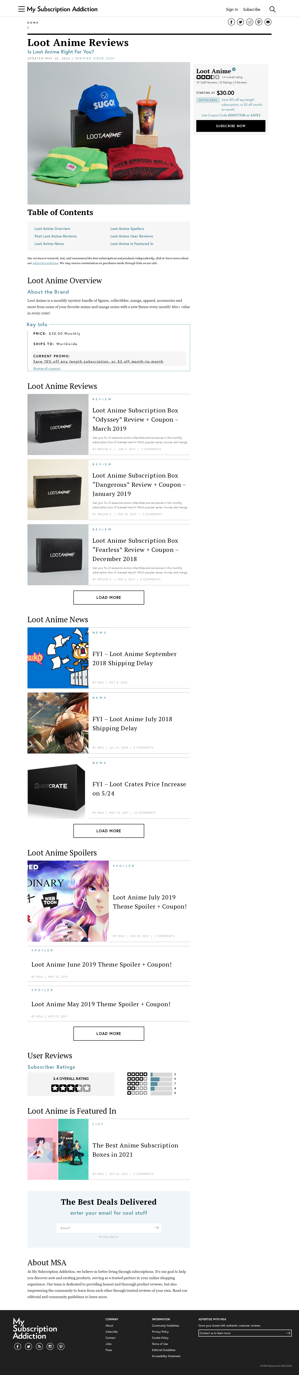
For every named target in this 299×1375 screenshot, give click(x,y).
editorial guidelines (45, 263)
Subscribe (251, 9)
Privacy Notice (109, 1236)
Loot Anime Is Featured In (131, 243)
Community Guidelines (165, 1325)
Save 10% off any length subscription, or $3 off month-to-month (98, 361)
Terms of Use (160, 1344)
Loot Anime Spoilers (127, 228)
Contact (110, 1338)
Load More (108, 597)
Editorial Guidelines (163, 1350)
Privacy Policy (160, 1331)
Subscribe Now (231, 126)
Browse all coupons (46, 368)
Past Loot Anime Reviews (56, 236)
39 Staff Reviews (206, 82)
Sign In (232, 9)
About (109, 1325)
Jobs (108, 1344)
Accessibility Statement (166, 1356)
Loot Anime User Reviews (131, 236)
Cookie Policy (160, 1338)
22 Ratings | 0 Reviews (233, 82)
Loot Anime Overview (52, 228)
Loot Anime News (49, 243)
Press (109, 1350)
